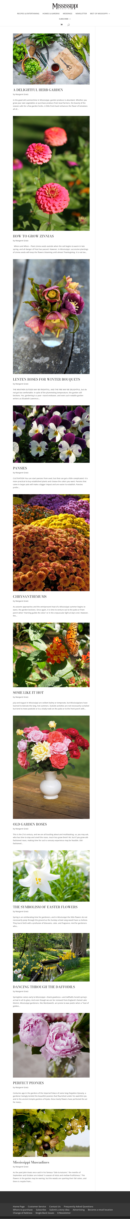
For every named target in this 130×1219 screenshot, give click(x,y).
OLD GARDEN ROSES (30, 824)
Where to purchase (23, 1209)
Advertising (79, 1209)
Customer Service (37, 1206)
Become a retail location (100, 1209)
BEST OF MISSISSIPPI (99, 14)
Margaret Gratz (21, 94)
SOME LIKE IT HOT (28, 692)
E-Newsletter (64, 1212)
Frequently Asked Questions (78, 1206)
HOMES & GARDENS (51, 14)
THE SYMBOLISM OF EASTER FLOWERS (45, 907)
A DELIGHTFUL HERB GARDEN (38, 89)
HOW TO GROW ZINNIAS (33, 236)
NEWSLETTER (81, 14)
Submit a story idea (59, 1209)
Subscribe (41, 1209)
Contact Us (55, 1206)
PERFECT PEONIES (28, 1082)
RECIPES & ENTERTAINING (28, 14)
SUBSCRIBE (63, 19)
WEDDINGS (67, 14)
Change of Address (22, 1212)
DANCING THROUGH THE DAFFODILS (44, 986)
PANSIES (20, 468)
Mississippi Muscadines (31, 1162)
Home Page (19, 1206)
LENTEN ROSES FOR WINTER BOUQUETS (46, 379)
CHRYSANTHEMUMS (29, 596)
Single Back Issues (45, 1212)
